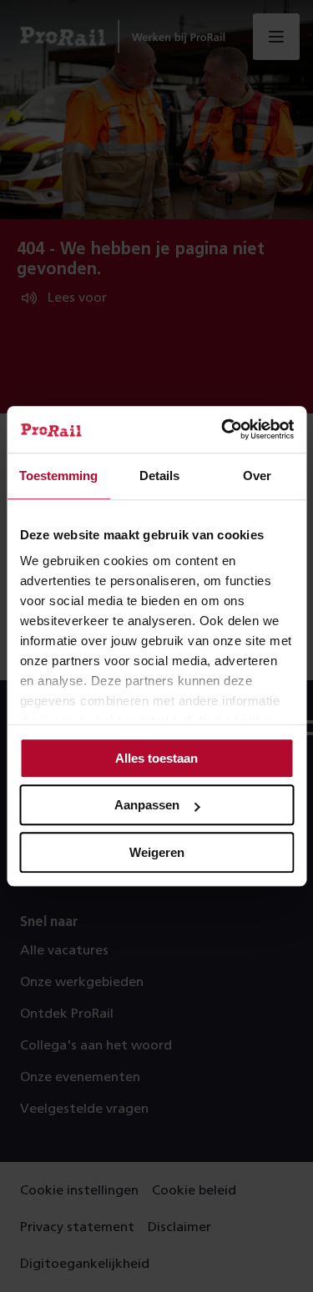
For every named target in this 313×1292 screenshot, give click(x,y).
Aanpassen (146, 805)
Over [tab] (257, 475)
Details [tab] (159, 475)
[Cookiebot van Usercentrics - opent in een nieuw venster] (223, 429)
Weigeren (156, 852)
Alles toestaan (156, 758)
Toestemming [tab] (58, 475)
